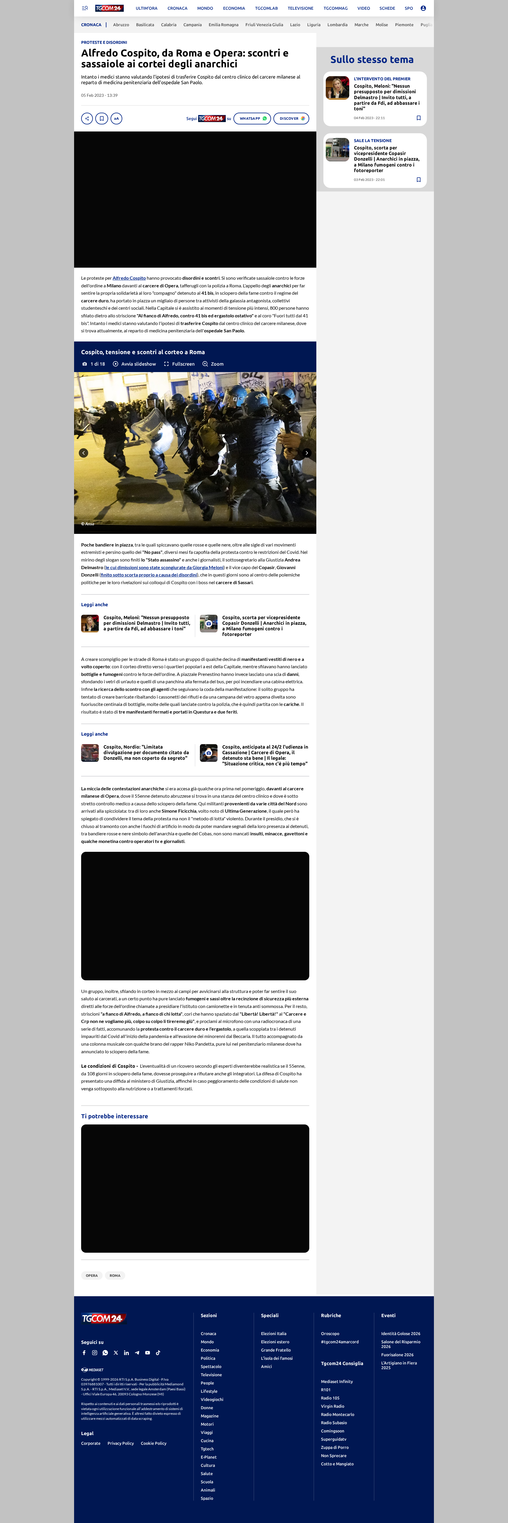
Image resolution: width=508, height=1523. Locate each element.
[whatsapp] (105, 1353)
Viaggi (207, 1432)
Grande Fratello (276, 1350)
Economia (210, 1350)
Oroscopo (330, 1333)
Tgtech (207, 1449)
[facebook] (84, 1353)
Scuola (207, 1481)
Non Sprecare (334, 1455)
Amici (266, 1366)
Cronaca (208, 1333)
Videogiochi (212, 1399)
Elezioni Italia (273, 1333)
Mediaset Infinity (337, 1381)
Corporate (91, 1443)
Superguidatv (333, 1439)
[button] (134, 363)
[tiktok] (158, 1353)
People (207, 1383)
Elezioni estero (275, 1341)
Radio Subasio (334, 1422)
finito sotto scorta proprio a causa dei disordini (149, 574)
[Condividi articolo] (87, 118)
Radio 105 (330, 1398)
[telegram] (137, 1353)
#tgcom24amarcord (340, 1341)
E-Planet (209, 1457)
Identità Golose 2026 (400, 1333)
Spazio (207, 1498)
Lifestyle (209, 1391)
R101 (326, 1389)
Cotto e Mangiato (337, 1464)
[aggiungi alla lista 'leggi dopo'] (101, 118)
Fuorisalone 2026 (397, 1354)
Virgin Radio (332, 1406)
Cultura (208, 1465)
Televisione (211, 1374)
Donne (207, 1407)
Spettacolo (211, 1366)
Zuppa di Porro (335, 1447)
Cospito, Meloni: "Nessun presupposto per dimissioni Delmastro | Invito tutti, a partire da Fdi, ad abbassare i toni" (387, 97)
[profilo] (423, 8)
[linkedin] (126, 1353)
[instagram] (95, 1353)
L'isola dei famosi (277, 1358)
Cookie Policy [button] (153, 1443)
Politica (208, 1358)
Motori (207, 1424)
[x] (116, 1353)
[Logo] (109, 8)
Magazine (210, 1416)
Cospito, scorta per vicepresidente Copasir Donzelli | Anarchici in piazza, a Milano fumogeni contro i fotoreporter (387, 159)
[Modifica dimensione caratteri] (116, 118)
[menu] (84, 8)
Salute (207, 1473)
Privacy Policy (121, 1443)
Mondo (207, 1341)
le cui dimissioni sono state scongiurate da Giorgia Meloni (164, 567)
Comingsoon (332, 1431)
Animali (208, 1490)
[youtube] (148, 1353)
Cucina (207, 1440)
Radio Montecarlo (337, 1414)
